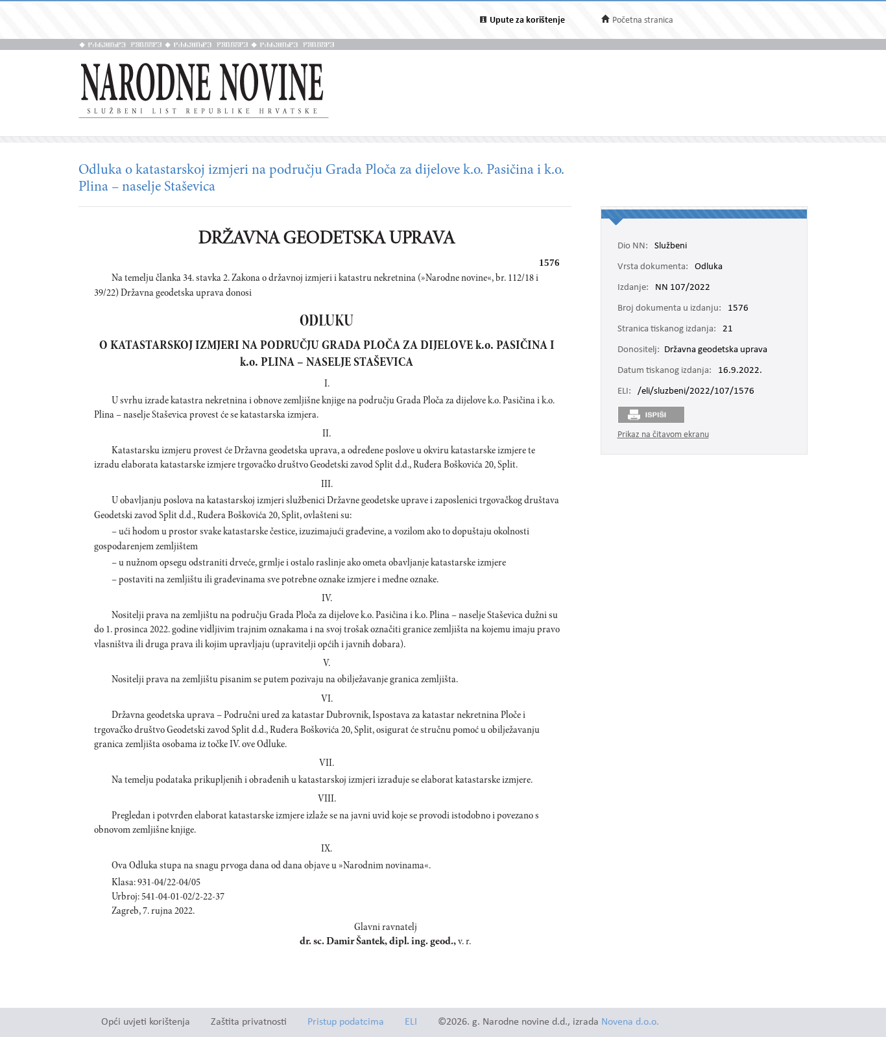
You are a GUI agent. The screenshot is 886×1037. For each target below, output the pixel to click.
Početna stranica (642, 20)
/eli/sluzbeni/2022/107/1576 (696, 392)
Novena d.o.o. (630, 1022)
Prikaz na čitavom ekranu (663, 435)
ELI (411, 1022)
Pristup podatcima (345, 1022)
